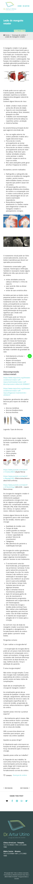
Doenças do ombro (20, 775)
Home (7, 35)
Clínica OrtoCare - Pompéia (13, 843)
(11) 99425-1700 (12, 845)
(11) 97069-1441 (12, 853)
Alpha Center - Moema (12, 851)
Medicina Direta (17, 874)
